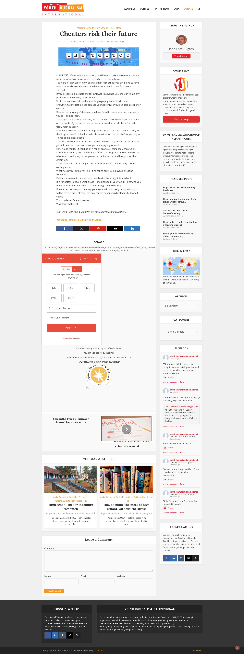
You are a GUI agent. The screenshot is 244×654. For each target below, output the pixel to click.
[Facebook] (166, 558)
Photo (170, 377)
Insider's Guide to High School (92, 27)
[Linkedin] (173, 558)
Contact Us (197, 650)
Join (176, 8)
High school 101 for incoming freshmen (71, 507)
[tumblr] (181, 558)
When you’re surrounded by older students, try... (178, 235)
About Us (130, 8)
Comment (49, 548)
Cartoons (83, 497)
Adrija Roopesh (88, 513)
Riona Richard (171, 239)
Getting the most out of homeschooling (176, 212)
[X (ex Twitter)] (195, 558)
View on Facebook (170, 382)
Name (47, 576)
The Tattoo (115, 27)
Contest (145, 8)
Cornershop (99, 650)
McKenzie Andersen (174, 216)
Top (85, 500)
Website (121, 576)
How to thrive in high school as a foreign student (180, 223)
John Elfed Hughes (118, 41)
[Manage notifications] (237, 648)
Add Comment (98, 41)
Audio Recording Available (65, 497)
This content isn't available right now (181, 406)
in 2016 (124, 250)
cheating (62, 219)
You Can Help (181, 119)
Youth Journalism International (184, 356)
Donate (188, 8)
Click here (181, 279)
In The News (162, 8)
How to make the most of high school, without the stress (127, 507)
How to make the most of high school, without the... (179, 200)
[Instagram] (188, 558)
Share (181, 382)
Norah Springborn (144, 513)
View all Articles (181, 56)
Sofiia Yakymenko (173, 227)
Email (83, 576)
